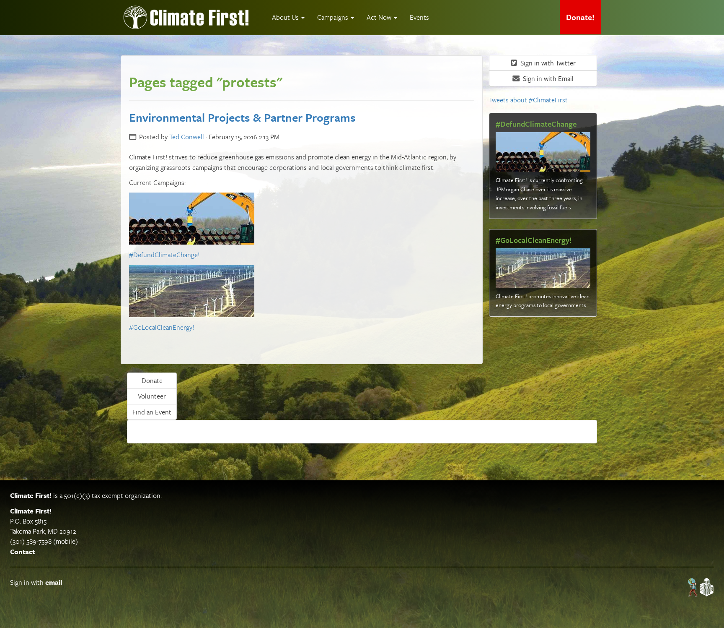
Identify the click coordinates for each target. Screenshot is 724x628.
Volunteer (152, 396)
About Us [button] (286, 17)
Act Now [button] (380, 17)
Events (419, 17)
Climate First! (31, 495)
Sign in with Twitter (547, 63)
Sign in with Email (547, 78)
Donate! (580, 17)
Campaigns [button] (333, 17)
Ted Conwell (186, 137)
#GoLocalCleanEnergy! (161, 327)
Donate (152, 380)
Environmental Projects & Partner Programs (242, 117)
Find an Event (151, 412)
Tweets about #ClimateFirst (528, 100)
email (53, 582)
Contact (22, 552)
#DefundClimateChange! (164, 255)
